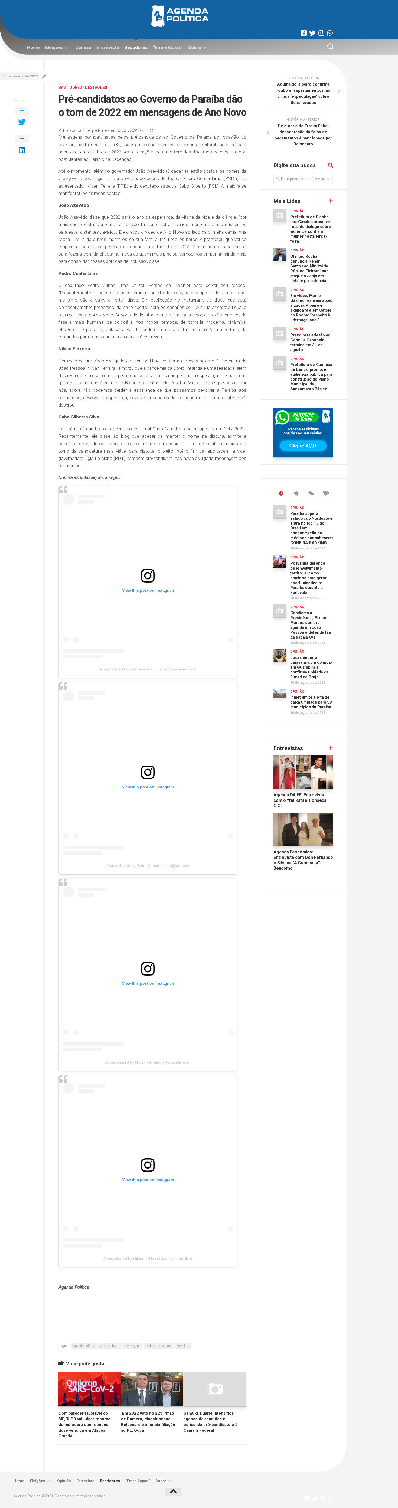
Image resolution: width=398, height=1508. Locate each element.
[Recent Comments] (310, 494)
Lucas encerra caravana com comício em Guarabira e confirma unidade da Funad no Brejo (311, 667)
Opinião (83, 47)
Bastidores (136, 47)
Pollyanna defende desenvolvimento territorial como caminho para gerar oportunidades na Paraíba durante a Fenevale (308, 578)
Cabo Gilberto (109, 1346)
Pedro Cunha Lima (159, 1346)
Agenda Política (84, 1346)
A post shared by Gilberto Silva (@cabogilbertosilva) (147, 1258)
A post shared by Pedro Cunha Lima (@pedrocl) (148, 865)
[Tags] (325, 494)
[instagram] (321, 33)
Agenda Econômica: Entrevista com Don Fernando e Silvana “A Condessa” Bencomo (303, 860)
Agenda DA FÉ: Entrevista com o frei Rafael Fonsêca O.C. (300, 800)
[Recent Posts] (280, 494)
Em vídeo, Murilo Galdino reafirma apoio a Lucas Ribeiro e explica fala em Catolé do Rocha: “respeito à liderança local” (311, 307)
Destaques (96, 87)
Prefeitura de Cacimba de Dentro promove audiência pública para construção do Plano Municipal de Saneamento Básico (311, 376)
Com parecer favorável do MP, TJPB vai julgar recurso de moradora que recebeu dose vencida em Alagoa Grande (84, 1424)
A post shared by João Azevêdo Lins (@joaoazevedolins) (148, 669)
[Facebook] (304, 33)
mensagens (132, 1346)
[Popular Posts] (295, 494)
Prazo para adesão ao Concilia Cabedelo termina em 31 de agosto (310, 342)
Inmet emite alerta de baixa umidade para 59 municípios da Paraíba (311, 702)
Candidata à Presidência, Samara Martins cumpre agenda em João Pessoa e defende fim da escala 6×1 (310, 625)
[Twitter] (312, 33)
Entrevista (108, 47)
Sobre (194, 47)
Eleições (54, 47)
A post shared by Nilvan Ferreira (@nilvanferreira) (148, 1062)
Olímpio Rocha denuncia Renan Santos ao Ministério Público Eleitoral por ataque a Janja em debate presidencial (309, 268)
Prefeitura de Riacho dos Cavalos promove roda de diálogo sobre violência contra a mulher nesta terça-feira (310, 229)
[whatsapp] (330, 33)
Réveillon (183, 1346)
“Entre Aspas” (168, 47)
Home (33, 47)
